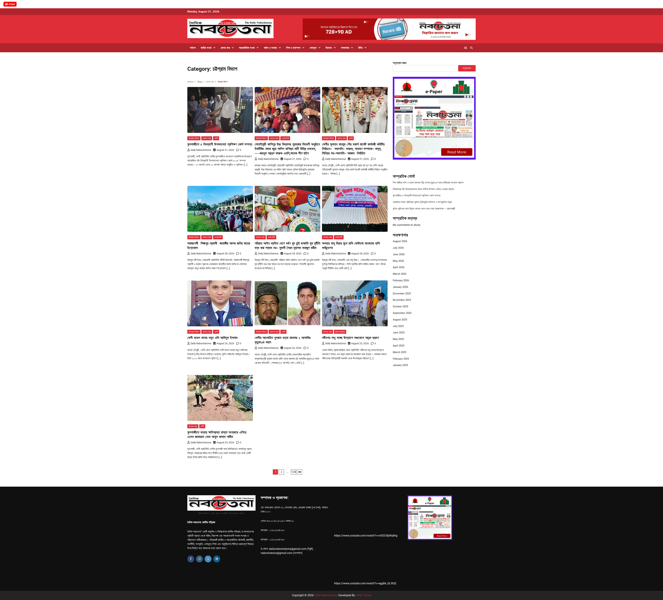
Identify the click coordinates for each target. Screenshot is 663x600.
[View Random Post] (465, 47)
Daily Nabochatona (201, 150)
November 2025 (402, 300)
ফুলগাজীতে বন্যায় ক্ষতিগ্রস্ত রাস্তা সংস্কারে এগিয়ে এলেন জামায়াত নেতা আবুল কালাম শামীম (216, 434)
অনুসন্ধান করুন (399, 63)
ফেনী (216, 138)
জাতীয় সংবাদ (206, 47)
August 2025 (400, 319)
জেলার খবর (225, 47)
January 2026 (400, 287)
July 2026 (398, 248)
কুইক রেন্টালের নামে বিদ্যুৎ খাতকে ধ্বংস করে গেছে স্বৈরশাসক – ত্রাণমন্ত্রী (424, 208)
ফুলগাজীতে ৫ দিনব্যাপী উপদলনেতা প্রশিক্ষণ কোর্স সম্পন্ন (219, 144)
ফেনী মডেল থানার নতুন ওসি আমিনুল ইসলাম (212, 337)
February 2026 (401, 280)
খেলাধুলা (313, 47)
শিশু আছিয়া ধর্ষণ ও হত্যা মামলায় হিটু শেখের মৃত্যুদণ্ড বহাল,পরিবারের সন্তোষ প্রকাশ (428, 182)
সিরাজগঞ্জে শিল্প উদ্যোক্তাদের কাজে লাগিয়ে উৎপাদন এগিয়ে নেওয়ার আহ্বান (423, 189)
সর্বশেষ (193, 47)
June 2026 (399, 254)
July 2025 (398, 326)
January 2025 (400, 365)
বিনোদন (329, 47)
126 (293, 472)
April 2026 (398, 267)
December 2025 (402, 293)
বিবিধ (360, 47)
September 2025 (402, 313)
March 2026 (399, 274)
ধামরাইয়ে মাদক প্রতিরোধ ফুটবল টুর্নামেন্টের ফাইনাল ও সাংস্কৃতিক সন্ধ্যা (422, 202)
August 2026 (400, 241)
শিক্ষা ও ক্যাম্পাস (293, 47)
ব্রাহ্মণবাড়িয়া (340, 331)
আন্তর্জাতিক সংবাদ (247, 47)
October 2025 (400, 306)
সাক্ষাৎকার (345, 47)
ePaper (11, 4)
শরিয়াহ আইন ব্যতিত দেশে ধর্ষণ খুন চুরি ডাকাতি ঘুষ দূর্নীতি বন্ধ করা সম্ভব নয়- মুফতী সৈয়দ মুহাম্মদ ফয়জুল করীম (287, 245)
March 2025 (399, 352)
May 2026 (398, 260)
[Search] (471, 47)
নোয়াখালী (285, 138)
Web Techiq (364, 595)
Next (299, 472)
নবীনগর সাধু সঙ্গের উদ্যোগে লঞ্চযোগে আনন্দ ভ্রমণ (350, 337)
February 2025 (401, 358)
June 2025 (399, 332)
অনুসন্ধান (467, 68)
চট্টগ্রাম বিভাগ (194, 138)
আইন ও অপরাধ (270, 47)
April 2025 (398, 345)
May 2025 (398, 339)
